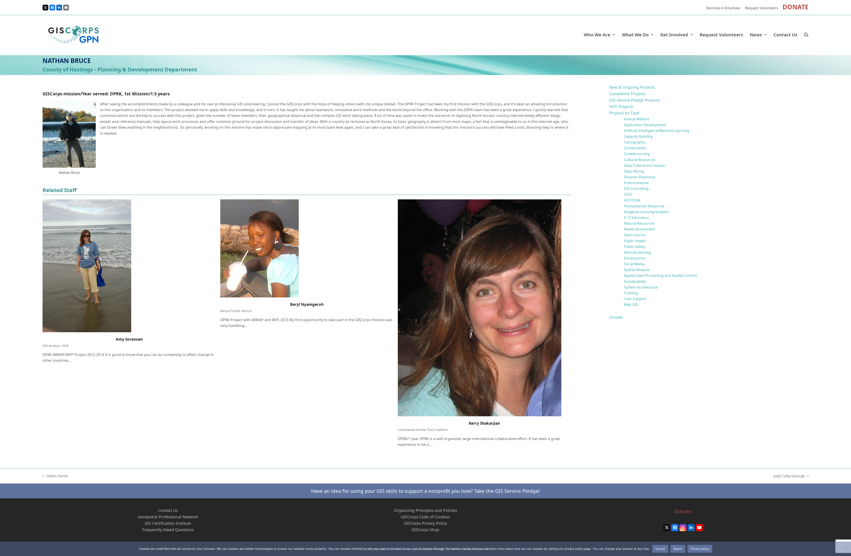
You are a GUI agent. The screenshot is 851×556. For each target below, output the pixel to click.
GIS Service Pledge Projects (634, 100)
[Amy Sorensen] (87, 265)
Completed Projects (627, 93)
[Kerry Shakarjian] (479, 307)
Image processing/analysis (646, 211)
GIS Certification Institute (168, 523)
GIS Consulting (636, 188)
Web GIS (631, 304)
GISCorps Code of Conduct (425, 516)
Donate (616, 317)
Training (631, 293)
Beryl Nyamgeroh (307, 304)
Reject (677, 548)
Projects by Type (624, 113)
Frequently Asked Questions (168, 529)
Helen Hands (55, 476)
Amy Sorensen (129, 339)
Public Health (635, 240)
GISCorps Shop (425, 529)
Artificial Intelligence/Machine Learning (656, 130)
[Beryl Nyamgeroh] (259, 248)
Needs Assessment (640, 229)
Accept (660, 548)
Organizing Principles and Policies (425, 510)
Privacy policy (700, 548)
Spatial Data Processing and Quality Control (660, 275)
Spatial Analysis (637, 269)
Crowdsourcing (637, 153)
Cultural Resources (640, 159)
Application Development (645, 124)
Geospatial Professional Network (168, 516)
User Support (635, 298)
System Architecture (641, 287)
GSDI (628, 194)
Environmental (636, 182)
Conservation (635, 147)
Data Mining (634, 171)
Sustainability (635, 281)
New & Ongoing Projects (632, 87)
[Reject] (845, 548)
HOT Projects (621, 106)
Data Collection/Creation (644, 165)
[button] (806, 35)
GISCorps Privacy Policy (425, 523)
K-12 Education (636, 217)
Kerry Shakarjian (484, 423)
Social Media (634, 263)
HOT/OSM (632, 200)
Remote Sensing (637, 252)
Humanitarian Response (644, 206)
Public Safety (634, 246)
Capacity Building (638, 136)
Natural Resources (639, 223)
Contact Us (168, 510)
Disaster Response (639, 177)
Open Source (635, 234)
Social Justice (634, 258)
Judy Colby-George (789, 476)
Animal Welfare (636, 119)
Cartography (634, 142)
